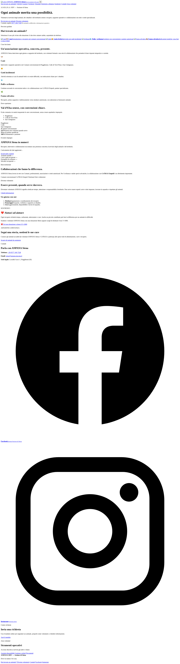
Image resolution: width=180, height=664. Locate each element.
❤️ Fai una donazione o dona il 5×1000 (14, 224)
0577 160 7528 (16, 23)
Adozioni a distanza (47, 4)
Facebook (38, 662)
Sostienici (57, 4)
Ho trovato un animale (8, 21)
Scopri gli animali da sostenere (11, 240)
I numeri (25, 4)
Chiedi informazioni (7, 193)
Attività (19, 4)
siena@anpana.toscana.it (14, 256)
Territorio (31, 4)
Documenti (29, 653)
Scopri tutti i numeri (7, 154)
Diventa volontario (22, 21)
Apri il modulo (6, 637)
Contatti (63, 4)
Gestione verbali (20, 653)
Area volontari (71, 4)
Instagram (45, 662)
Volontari (38, 4)
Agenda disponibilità (7, 653)
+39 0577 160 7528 (14, 252)
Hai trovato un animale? (9, 4)
